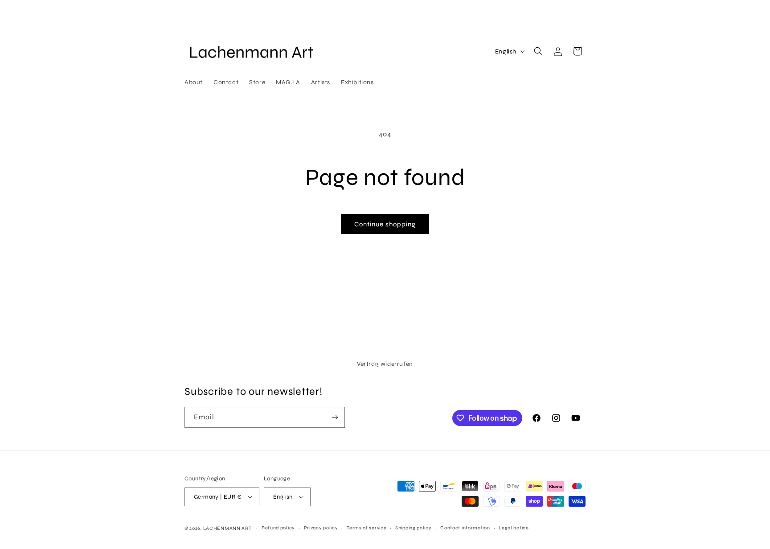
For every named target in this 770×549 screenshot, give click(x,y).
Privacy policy (321, 528)
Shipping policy (413, 528)
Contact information (465, 528)
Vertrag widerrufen (385, 364)
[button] (538, 51)
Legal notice (513, 528)
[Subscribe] (334, 417)
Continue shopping (385, 224)
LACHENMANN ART (228, 528)
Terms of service (366, 528)
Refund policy (278, 528)
